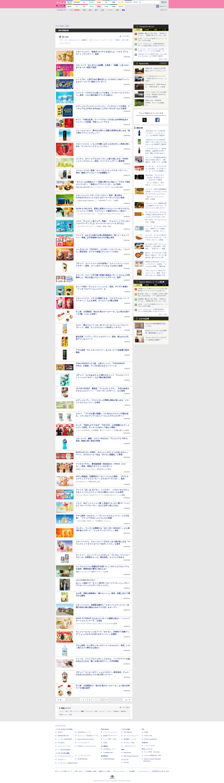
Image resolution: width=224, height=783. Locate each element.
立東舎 (105, 742)
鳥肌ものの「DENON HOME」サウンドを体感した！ (155, 102)
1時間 (138, 30)
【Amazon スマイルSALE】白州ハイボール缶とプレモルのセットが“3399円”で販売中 (156, 142)
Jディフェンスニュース (131, 735)
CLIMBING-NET (108, 752)
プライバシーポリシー (120, 771)
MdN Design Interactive (131, 756)
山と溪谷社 (104, 746)
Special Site (144, 63)
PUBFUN (145, 742)
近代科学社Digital (108, 759)
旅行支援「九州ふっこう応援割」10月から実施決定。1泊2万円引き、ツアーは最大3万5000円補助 (152, 296)
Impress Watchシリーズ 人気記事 (151, 282)
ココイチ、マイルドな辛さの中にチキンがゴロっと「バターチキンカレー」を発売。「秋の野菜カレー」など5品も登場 (156, 239)
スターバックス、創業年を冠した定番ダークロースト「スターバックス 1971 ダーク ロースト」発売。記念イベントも (156, 208)
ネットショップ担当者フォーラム (88, 735)
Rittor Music (105, 729)
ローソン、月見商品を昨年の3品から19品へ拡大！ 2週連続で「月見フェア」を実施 (156, 159)
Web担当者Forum (63, 735)
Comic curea (148, 735)
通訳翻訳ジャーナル (130, 739)
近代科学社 (104, 756)
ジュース (103, 40)
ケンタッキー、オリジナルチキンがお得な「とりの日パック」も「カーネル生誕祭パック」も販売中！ (152, 51)
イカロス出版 (125, 729)
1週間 (155, 30)
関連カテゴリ (66, 708)
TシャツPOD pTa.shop (151, 752)
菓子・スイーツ (74, 711)
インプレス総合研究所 (65, 739)
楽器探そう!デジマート (110, 735)
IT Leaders (61, 742)
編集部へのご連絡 (104, 771)
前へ (60, 700)
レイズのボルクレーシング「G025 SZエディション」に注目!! (156, 78)
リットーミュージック (110, 732)
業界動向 (116, 711)
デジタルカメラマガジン (65, 756)
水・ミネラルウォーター (72, 40)
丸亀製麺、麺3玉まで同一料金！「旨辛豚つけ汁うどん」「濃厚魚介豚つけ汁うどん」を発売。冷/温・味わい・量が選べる (152, 35)
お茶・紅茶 (125, 40)
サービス (101, 711)
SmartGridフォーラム (84, 732)
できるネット (62, 759)
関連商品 (123, 711)
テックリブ (124, 759)
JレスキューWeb (129, 742)
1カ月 (164, 30)
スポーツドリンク (94, 40)
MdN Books (127, 752)
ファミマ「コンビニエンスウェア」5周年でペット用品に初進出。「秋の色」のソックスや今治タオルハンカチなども (156, 231)
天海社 (146, 732)
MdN (122, 749)
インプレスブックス (84, 755)
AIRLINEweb (128, 732)
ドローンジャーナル (64, 746)
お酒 (102, 10)
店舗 (84, 10)
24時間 (146, 30)
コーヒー (111, 40)
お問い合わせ (78, 771)
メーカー (110, 10)
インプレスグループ (143, 771)
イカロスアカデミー (130, 746)
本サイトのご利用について (63, 771)
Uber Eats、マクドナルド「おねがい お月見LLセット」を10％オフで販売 (154, 177)
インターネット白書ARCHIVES (68, 763)
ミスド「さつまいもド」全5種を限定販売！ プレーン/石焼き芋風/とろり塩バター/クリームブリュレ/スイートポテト (152, 45)
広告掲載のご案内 (90, 771)
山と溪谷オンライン (109, 749)
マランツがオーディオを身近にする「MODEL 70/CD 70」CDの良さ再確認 (156, 94)
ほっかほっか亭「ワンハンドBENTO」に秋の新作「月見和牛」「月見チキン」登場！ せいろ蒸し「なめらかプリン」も (156, 248)
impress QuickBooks (150, 739)
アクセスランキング (146, 27)
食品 (90, 10)
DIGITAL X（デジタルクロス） (87, 746)
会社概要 (132, 771)
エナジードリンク (65, 43)
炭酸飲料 (84, 40)
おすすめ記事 (144, 319)
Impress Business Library (86, 739)
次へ (128, 700)
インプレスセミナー (84, 742)
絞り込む (65, 37)
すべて (61, 40)
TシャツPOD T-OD (109, 739)
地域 (117, 10)
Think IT (60, 732)
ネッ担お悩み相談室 (64, 749)
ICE (143, 729)
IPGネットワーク (147, 749)
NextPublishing (82, 759)
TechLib (126, 762)
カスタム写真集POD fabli (152, 755)
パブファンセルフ (149, 745)
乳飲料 (118, 40)
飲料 (96, 10)
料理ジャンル (63, 714)
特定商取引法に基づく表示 (160, 771)
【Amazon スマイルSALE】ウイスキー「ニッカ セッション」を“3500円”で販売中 (155, 133)
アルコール (89, 711)
